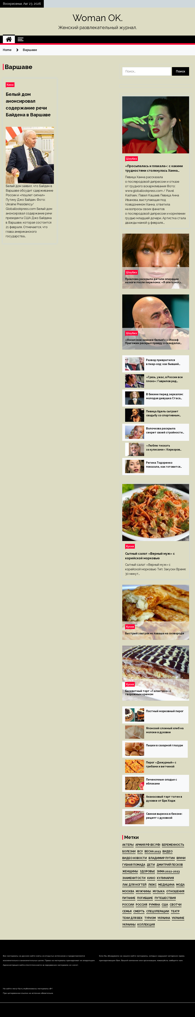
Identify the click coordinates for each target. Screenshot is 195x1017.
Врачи (181, 858)
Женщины (130, 871)
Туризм (150, 917)
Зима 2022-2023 (168, 871)
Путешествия (165, 898)
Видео (167, 851)
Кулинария (165, 878)
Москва (128, 891)
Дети (151, 864)
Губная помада (133, 864)
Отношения (175, 891)
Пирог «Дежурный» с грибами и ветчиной (161, 764)
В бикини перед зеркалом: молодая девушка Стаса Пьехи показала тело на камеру (164, 396)
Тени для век (132, 917)
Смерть (139, 911)
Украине (178, 917)
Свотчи (175, 904)
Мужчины (143, 891)
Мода (180, 884)
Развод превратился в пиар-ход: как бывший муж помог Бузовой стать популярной (164, 362)
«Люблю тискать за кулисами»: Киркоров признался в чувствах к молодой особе (163, 448)
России (128, 904)
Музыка (159, 891)
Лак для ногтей (134, 884)
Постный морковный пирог (165, 711)
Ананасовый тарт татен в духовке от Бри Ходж (164, 798)
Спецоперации (157, 911)
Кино (10, 84)
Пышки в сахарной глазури (164, 745)
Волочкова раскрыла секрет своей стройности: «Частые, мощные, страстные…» (164, 431)
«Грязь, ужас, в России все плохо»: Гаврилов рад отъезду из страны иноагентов (164, 379)
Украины (129, 924)
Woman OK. (98, 18)
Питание (128, 898)
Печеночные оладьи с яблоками (161, 781)
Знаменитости (133, 878)
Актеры (128, 844)
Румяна (154, 904)
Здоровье (147, 871)
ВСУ (140, 851)
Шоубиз (131, 158)
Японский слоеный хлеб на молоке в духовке (165, 730)
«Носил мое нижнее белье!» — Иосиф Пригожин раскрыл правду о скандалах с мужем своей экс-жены (152, 341)
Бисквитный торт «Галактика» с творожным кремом (148, 692)
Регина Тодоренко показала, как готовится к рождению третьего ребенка (163, 465)
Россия (141, 904)
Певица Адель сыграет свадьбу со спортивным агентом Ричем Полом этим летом (162, 413)
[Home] (9, 39)
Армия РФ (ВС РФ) (147, 844)
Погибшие (145, 898)
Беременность (173, 844)
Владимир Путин (162, 858)
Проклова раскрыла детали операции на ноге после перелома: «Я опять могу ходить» (153, 281)
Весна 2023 (153, 851)
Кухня (130, 546)
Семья (127, 911)
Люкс (152, 884)
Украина (163, 917)
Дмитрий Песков (170, 864)
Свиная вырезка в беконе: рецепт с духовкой (164, 815)
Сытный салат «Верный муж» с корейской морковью (150, 556)
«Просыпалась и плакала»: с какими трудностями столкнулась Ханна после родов (154, 168)
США (165, 904)
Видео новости (134, 858)
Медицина (166, 884)
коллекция (146, 924)
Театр (175, 911)
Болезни (129, 851)
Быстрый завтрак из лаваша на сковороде (154, 633)
